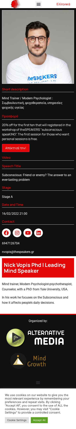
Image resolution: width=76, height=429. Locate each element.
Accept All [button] (39, 420)
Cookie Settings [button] (17, 420)
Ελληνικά (63, 4)
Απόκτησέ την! (15, 148)
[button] (38, 4)
